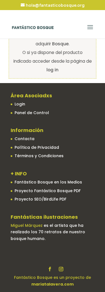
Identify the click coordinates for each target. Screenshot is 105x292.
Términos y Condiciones (39, 156)
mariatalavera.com (52, 284)
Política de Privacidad (37, 147)
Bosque (60, 44)
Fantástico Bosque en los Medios (48, 182)
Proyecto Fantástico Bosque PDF (48, 191)
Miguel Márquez (27, 225)
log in (52, 70)
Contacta (24, 139)
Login (20, 104)
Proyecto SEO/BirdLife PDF (40, 199)
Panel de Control (32, 113)
